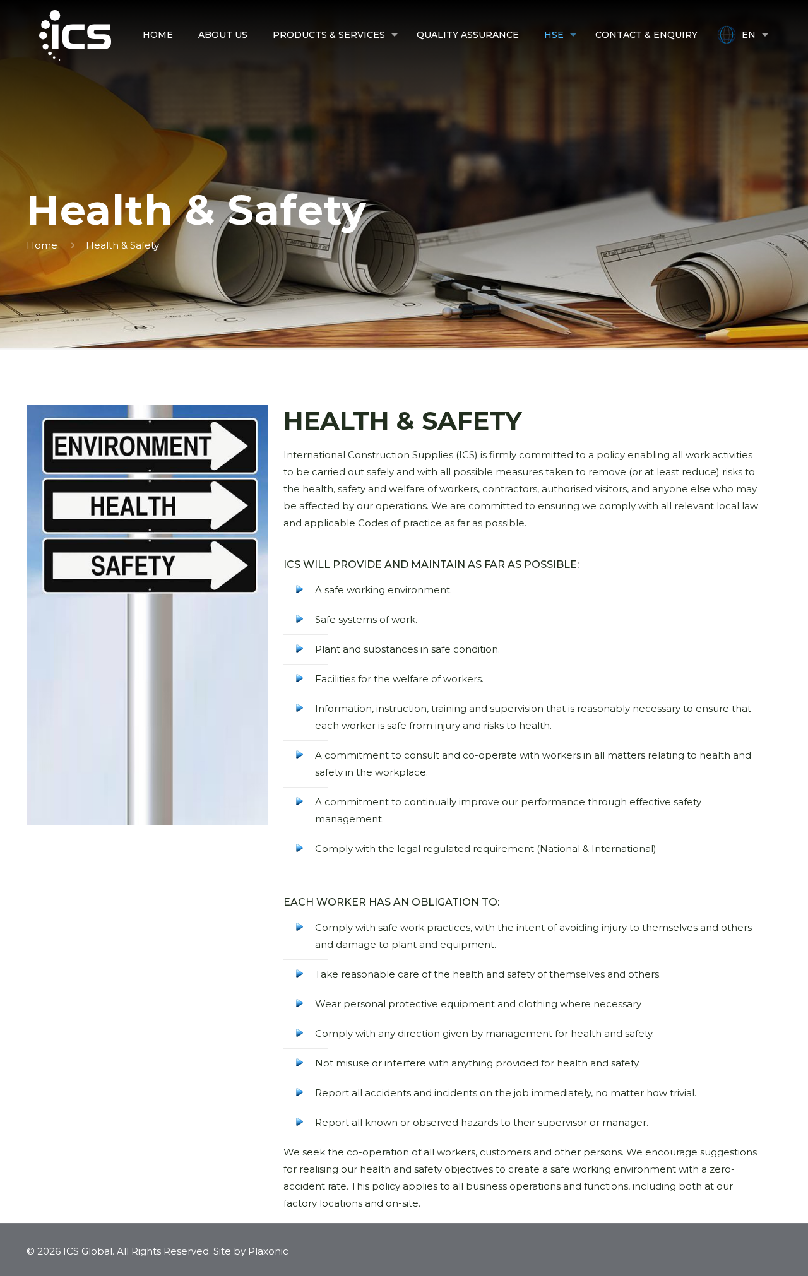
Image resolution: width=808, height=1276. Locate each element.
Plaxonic (268, 1251)
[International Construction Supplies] (75, 34)
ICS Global (87, 1251)
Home (42, 245)
